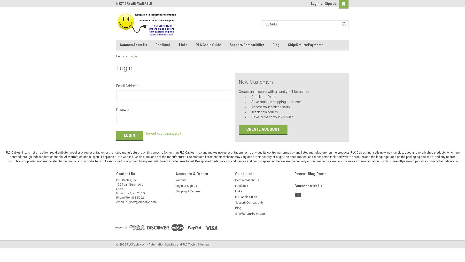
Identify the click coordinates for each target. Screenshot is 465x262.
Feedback (162, 45)
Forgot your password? (163, 133)
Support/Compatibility (247, 45)
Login (315, 4)
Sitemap (203, 244)
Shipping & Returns (188, 191)
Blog (275, 45)
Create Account (263, 129)
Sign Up (330, 4)
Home (120, 56)
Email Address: (127, 86)
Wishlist (181, 180)
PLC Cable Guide (208, 45)
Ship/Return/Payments (305, 45)
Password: (124, 110)
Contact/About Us (133, 45)
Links (183, 45)
